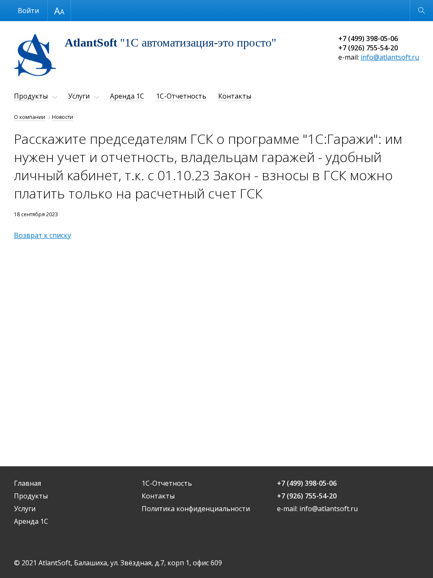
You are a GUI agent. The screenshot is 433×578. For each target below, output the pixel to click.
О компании (29, 117)
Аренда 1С (127, 96)
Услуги (79, 96)
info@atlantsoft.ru (390, 57)
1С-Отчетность (181, 96)
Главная (27, 483)
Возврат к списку (42, 235)
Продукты (31, 96)
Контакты (234, 96)
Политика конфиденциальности (196, 508)
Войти (28, 10)
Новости (62, 117)
